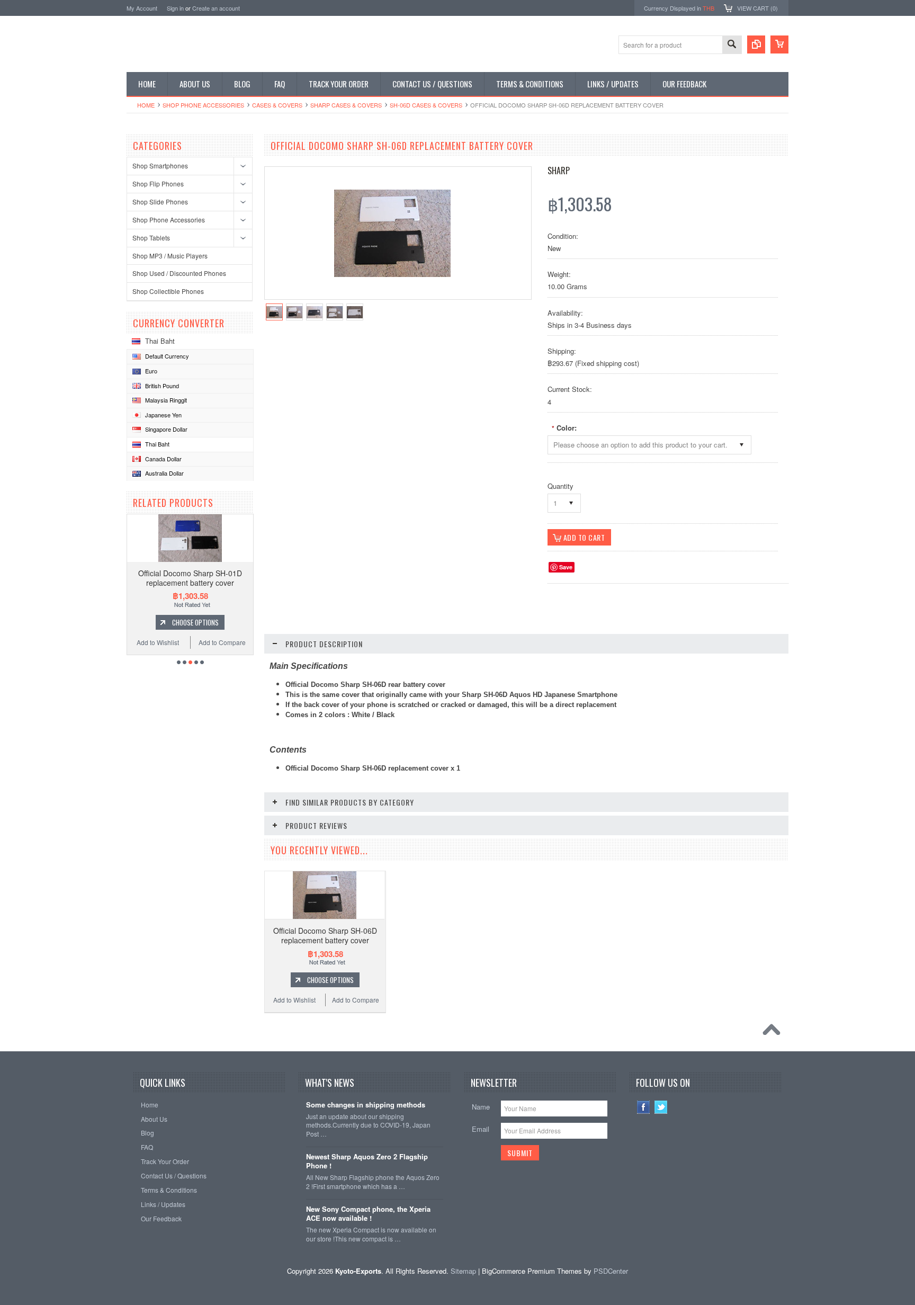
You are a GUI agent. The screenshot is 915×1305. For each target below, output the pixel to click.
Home (146, 105)
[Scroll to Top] (774, 1032)
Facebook (643, 1107)
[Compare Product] (756, 44)
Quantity (560, 486)
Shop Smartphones (160, 165)
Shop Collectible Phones (168, 291)
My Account (142, 8)
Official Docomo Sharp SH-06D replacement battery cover (325, 935)
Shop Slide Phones (160, 201)
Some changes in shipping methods (365, 1105)
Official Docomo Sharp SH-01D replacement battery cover (190, 578)
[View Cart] (779, 44)
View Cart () (757, 8)
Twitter (661, 1107)
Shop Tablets (151, 237)
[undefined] (392, 274)
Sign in (175, 8)
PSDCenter (611, 1271)
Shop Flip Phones (158, 183)
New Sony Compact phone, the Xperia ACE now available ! (368, 1214)
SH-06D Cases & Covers (426, 105)
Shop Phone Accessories (203, 105)
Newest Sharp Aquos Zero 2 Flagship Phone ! (367, 1161)
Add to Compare (222, 642)
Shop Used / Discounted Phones (179, 273)
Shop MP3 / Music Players (170, 255)
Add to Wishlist (158, 642)
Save (565, 567)
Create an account (216, 8)
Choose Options (195, 622)
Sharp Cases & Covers (346, 105)
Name (481, 1107)
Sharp (559, 170)
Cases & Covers (277, 105)
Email (480, 1129)
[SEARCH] (731, 45)
